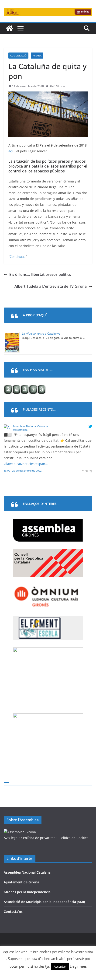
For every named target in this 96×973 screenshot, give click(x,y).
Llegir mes (78, 966)
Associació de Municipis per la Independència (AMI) (44, 902)
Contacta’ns (13, 911)
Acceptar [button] (60, 966)
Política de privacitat (39, 838)
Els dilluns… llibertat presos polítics (40, 274)
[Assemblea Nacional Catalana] (7, 427)
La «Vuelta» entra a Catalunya (41, 334)
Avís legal (11, 838)
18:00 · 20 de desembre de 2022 (22, 470)
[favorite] (90, 470)
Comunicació (18, 55)
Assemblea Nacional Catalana (30, 426)
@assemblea (20, 429)
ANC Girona (57, 86)
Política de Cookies (73, 838)
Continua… (18, 256)
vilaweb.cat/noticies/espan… (26, 464)
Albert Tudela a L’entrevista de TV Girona (50, 286)
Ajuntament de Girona (21, 882)
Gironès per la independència (27, 892)
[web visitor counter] (25, 388)
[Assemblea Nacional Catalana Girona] (9, 28)
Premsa (37, 55)
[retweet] (86, 470)
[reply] (83, 470)
